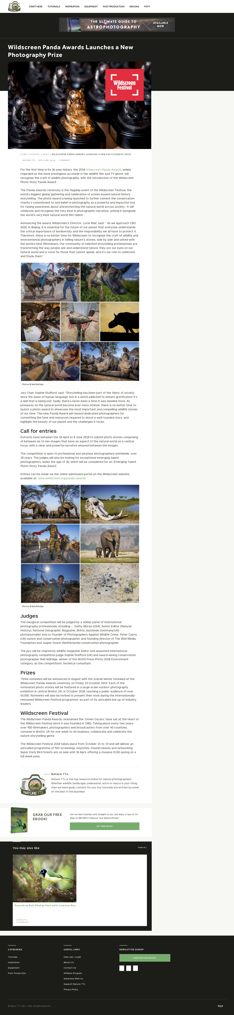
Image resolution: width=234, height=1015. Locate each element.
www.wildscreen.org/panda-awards (62, 478)
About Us (69, 962)
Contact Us (70, 967)
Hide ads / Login (72, 956)
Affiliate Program (73, 973)
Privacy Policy (71, 989)
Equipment (14, 967)
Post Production (17, 973)
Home (23, 154)
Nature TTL (29, 160)
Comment (64, 160)
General (34, 154)
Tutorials (12, 956)
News (46, 154)
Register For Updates (145, 958)
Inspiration (13, 962)
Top (221, 1005)
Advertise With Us (73, 978)
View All (142, 847)
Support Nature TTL (74, 984)
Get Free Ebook (105, 826)
